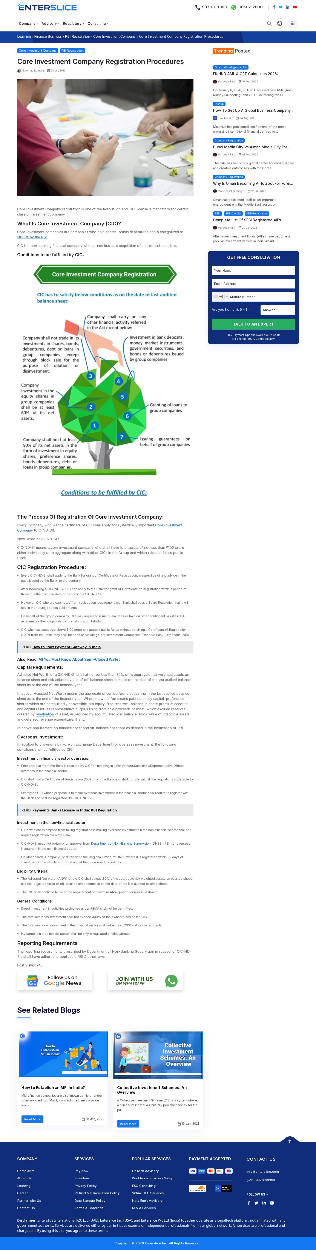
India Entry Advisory (147, 1201)
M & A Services (144, 1208)
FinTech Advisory (145, 1171)
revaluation (45, 714)
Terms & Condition (89, 1208)
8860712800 (250, 7)
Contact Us (26, 1208)
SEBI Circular (233, 213)
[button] (269, 23)
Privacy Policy (86, 1186)
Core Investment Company (114, 36)
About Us (24, 1178)
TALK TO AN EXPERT (253, 324)
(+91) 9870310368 (261, 1180)
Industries (82, 1178)
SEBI (217, 213)
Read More (32, 1119)
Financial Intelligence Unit (231, 67)
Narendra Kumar (32, 70)
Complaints (26, 1171)
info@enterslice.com (263, 1171)
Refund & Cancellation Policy (97, 1193)
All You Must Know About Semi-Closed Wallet (79, 659)
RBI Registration (77, 36)
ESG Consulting (144, 1186)
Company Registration (229, 140)
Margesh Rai (225, 81)
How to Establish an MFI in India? (53, 1088)
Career (22, 1193)
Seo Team (224, 118)
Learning (24, 36)
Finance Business (47, 36)
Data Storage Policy (90, 1201)
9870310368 (214, 7)
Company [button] (27, 23)
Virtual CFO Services (148, 1193)
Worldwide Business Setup (152, 1178)
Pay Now (82, 1171)
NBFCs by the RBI (32, 237)
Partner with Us (29, 1201)
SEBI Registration (257, 213)
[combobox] (220, 296)
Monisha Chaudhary (230, 191)
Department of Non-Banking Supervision (120, 843)
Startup (219, 103)
